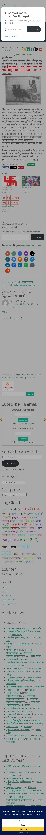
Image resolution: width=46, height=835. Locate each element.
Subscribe (34, 29)
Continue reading (11, 36)
